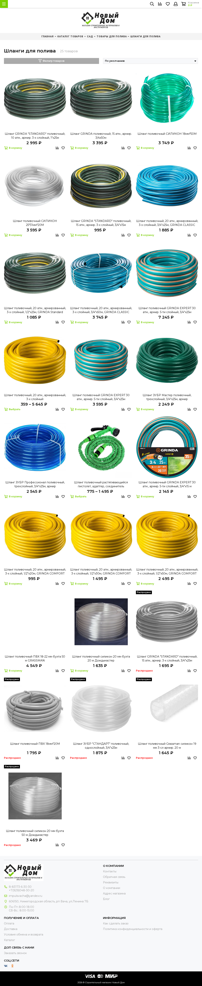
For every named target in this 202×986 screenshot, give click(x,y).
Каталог (9, 940)
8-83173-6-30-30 (20, 887)
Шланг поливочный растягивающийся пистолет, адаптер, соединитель (101, 484)
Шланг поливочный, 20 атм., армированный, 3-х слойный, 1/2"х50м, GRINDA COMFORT (167, 571)
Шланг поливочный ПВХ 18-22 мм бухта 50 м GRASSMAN (35, 658)
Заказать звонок (15, 953)
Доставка (10, 929)
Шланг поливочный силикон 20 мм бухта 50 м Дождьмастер (35, 833)
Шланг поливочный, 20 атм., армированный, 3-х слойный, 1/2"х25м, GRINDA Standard (35, 310)
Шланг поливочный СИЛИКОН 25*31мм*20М (35, 223)
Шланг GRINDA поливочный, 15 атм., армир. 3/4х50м (101, 135)
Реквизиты (110, 882)
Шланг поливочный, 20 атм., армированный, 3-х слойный (35, 397)
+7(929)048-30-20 (21, 890)
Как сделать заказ (115, 923)
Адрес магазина (114, 893)
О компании (111, 888)
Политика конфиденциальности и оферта (132, 929)
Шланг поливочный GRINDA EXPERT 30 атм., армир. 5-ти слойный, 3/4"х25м (167, 310)
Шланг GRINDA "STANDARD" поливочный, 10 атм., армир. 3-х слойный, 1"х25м (35, 135)
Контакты (109, 871)
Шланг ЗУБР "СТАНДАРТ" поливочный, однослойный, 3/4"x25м (101, 745)
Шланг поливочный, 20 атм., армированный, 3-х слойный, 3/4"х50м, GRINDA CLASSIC (101, 310)
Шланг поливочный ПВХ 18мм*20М (35, 744)
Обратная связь (114, 877)
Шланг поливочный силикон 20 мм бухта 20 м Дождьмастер (101, 658)
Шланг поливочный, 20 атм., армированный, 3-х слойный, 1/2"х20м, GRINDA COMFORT (35, 571)
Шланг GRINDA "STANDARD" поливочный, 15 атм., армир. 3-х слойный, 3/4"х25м (167, 658)
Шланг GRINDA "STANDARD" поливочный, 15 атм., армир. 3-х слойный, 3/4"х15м (101, 223)
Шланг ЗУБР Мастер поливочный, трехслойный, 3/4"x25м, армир (167, 397)
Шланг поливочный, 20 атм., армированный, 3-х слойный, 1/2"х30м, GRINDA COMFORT (101, 571)
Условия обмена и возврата (23, 934)
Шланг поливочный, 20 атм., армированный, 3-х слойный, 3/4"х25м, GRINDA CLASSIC (167, 223)
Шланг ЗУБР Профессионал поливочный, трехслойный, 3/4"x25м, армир (35, 484)
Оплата (9, 923)
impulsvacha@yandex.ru (25, 896)
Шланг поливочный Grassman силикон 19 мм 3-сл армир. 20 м (167, 745)
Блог (106, 899)
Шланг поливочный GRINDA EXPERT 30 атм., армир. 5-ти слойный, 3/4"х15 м (167, 484)
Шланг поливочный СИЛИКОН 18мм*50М (167, 134)
